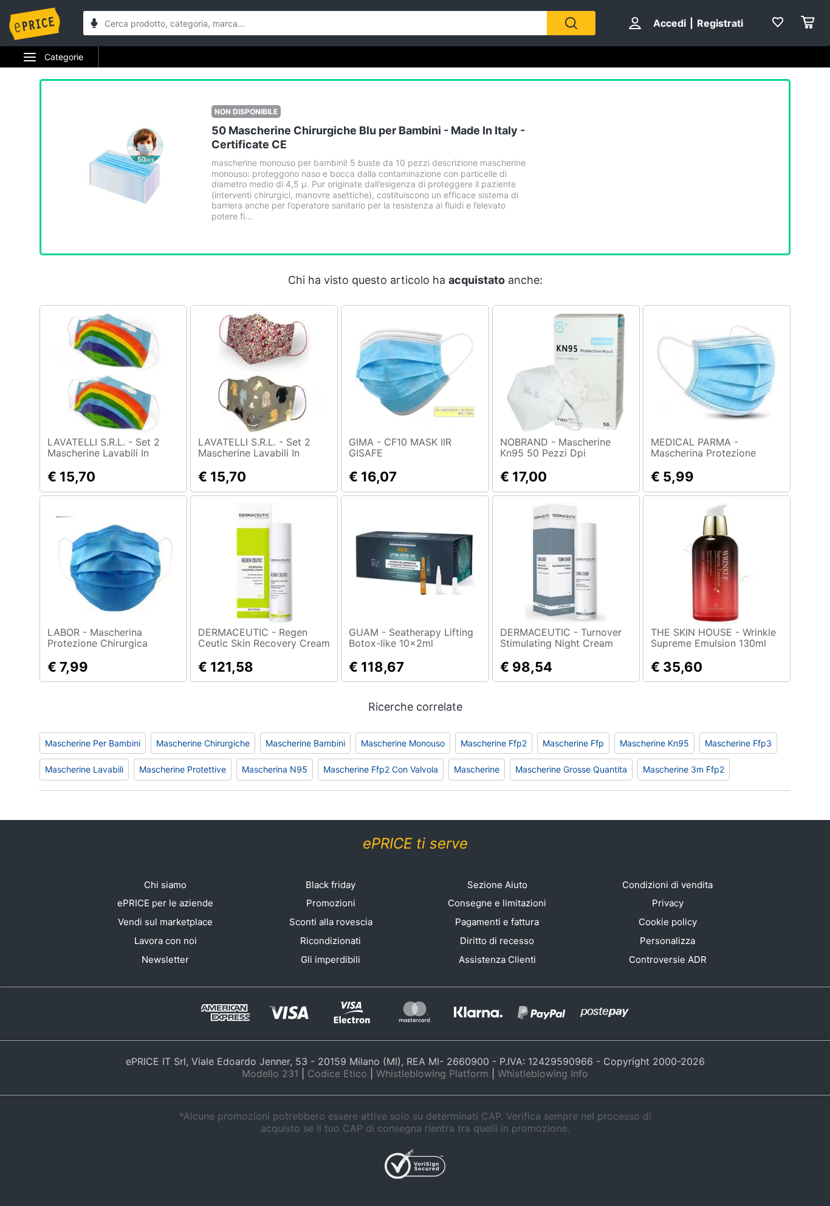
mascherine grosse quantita (571, 769)
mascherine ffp (573, 743)
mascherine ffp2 (494, 743)
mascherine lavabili (84, 769)
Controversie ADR (668, 959)
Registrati (720, 23)
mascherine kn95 (654, 743)
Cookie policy (668, 922)
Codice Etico (337, 1073)
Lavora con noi (165, 940)
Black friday (330, 885)
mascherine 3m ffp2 (683, 769)
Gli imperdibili (330, 959)
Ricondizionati (330, 940)
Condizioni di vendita (667, 885)
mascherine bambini (305, 743)
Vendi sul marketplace (165, 922)
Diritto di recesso (497, 940)
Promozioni (330, 903)
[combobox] (315, 23)
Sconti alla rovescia (330, 922)
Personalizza (667, 940)
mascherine (476, 769)
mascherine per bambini (92, 743)
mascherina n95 (274, 769)
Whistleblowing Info (543, 1073)
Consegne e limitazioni (497, 903)
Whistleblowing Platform (432, 1073)
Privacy (668, 903)
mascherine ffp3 (738, 743)
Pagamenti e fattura (497, 922)
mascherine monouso (403, 743)
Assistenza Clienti (497, 959)
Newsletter (165, 959)
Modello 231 (270, 1073)
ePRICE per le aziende (165, 903)
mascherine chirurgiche (203, 743)
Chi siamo (165, 885)
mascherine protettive (182, 769)
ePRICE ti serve (415, 843)
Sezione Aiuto (497, 885)
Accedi (669, 23)
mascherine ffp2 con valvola (380, 769)
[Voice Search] (94, 24)
